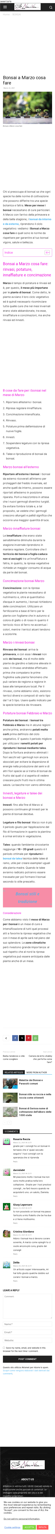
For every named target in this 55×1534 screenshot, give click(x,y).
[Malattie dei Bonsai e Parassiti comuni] (10, 1084)
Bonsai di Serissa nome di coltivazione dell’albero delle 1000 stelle (35, 1112)
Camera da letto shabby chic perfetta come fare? (40, 1059)
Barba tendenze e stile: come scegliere (14, 1057)
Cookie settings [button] (12, 1527)
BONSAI (16, 14)
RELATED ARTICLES (14, 1072)
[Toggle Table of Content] (45, 252)
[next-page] (9, 1123)
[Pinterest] (29, 1038)
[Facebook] (15, 1038)
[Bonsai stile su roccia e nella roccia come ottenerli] (10, 1098)
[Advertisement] (27, 45)
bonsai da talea (12, 858)
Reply (15, 1162)
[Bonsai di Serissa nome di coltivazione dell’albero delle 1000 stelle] (10, 1112)
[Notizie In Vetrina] (27, 6)
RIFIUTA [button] (42, 1527)
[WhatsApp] (35, 1038)
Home (6, 14)
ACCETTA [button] (29, 1527)
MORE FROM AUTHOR (37, 1072)
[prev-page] (5, 1123)
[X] (22, 1038)
